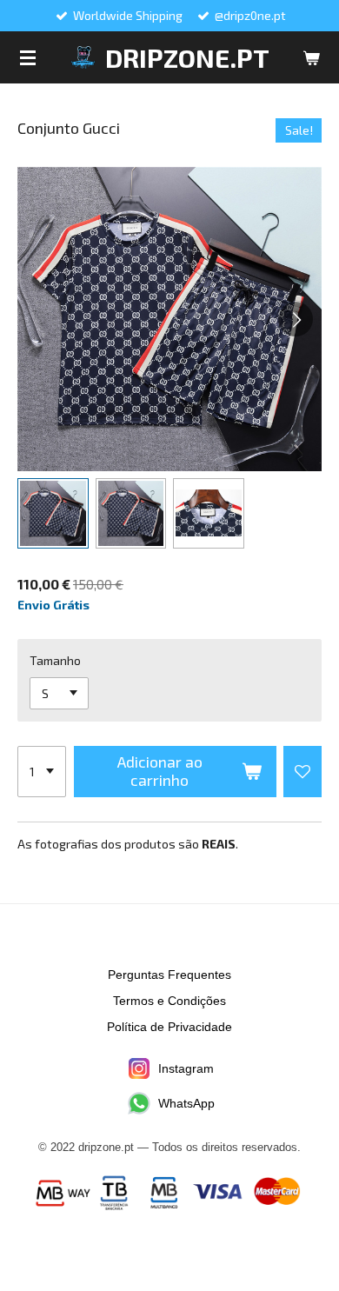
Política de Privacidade (169, 1027)
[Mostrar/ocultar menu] (28, 57)
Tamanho (55, 660)
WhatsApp (186, 1103)
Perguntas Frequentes (169, 975)
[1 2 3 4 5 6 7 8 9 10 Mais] (41, 772)
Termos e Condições (169, 1001)
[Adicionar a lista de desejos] (302, 772)
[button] (53, 513)
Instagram (186, 1068)
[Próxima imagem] (295, 319)
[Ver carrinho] (311, 57)
